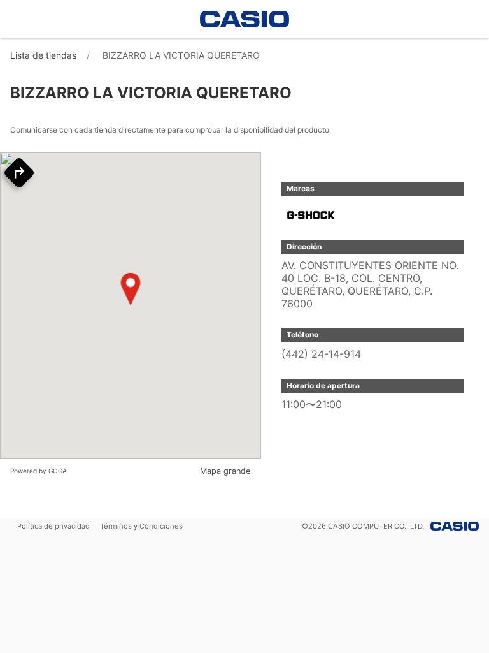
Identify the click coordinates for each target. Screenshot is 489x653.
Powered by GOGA (38, 470)
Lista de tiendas (43, 55)
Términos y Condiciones (141, 526)
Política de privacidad (53, 526)
